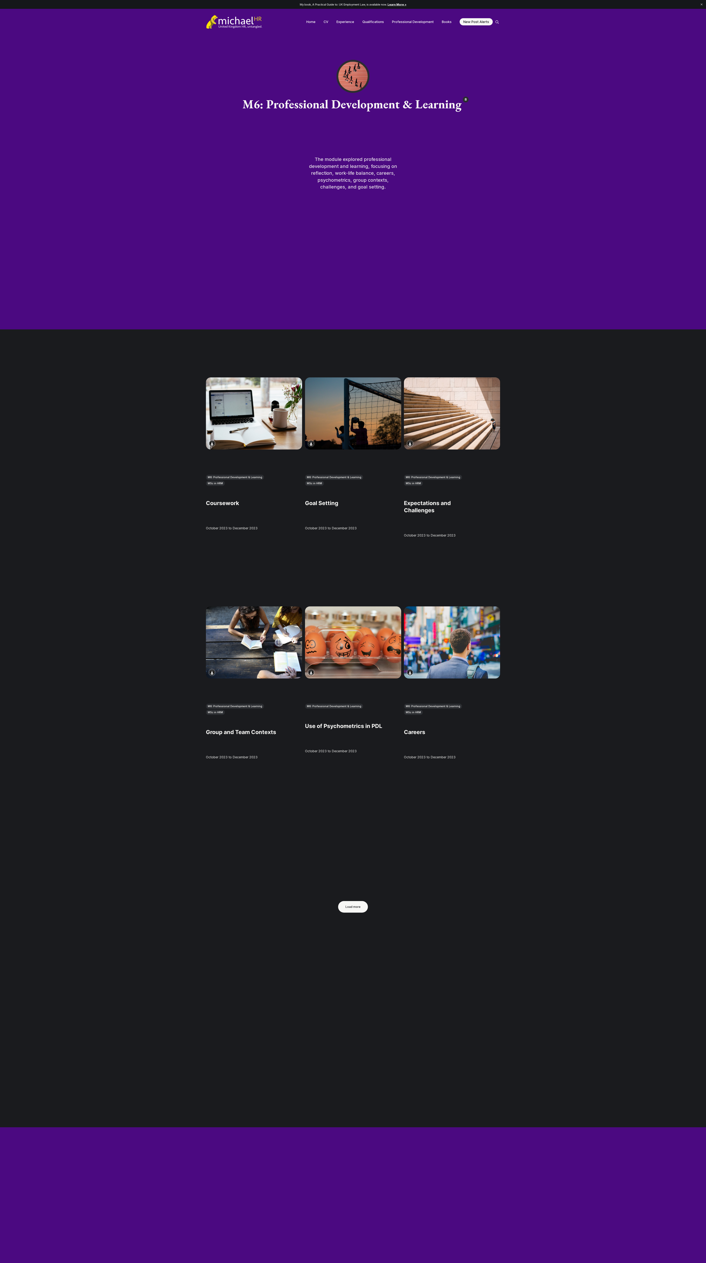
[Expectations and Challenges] (452, 413)
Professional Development (413, 22)
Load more (353, 907)
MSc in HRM (215, 483)
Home (310, 22)
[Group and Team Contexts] (254, 642)
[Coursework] (254, 413)
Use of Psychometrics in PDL (343, 726)
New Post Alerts (476, 22)
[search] (497, 22)
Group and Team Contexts (241, 732)
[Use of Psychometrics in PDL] (353, 642)
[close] (702, 4)
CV (326, 22)
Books (447, 22)
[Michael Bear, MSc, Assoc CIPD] (212, 443)
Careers (414, 732)
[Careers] (452, 642)
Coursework (222, 503)
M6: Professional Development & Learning (235, 477)
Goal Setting (321, 503)
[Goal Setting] (353, 413)
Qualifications (373, 22)
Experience (345, 22)
